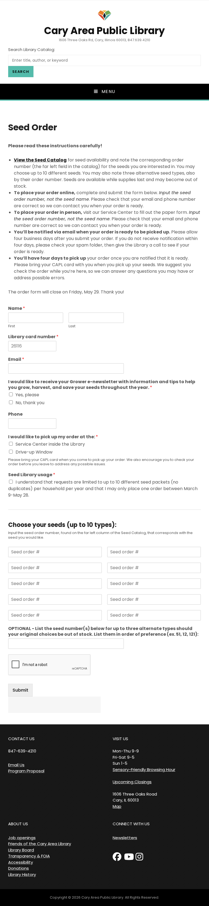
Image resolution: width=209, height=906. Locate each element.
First (11, 326)
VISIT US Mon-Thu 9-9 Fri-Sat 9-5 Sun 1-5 (126, 751)
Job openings (22, 838)
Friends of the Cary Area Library (39, 844)
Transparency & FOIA (29, 856)
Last (72, 326)
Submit (20, 690)
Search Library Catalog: (31, 49)
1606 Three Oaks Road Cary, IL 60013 (135, 797)
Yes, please (27, 395)
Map (117, 806)
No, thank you (30, 403)
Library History (22, 874)
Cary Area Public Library (104, 31)
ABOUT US (18, 824)
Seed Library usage (31, 475)
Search (20, 71)
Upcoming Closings (132, 782)
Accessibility (20, 862)
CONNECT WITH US (131, 824)
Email (16, 359)
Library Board (21, 850)
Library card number (33, 337)
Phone (15, 414)
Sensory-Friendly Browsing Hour (144, 769)
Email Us (16, 765)
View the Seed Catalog (40, 160)
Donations (18, 868)
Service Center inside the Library (50, 444)
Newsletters (125, 838)
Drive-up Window (34, 452)
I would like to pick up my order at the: (53, 437)
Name (16, 308)
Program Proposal (26, 771)
